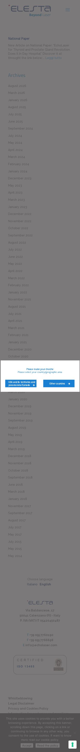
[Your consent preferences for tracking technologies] (72, 745)
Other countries (57, 383)
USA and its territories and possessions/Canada (21, 383)
